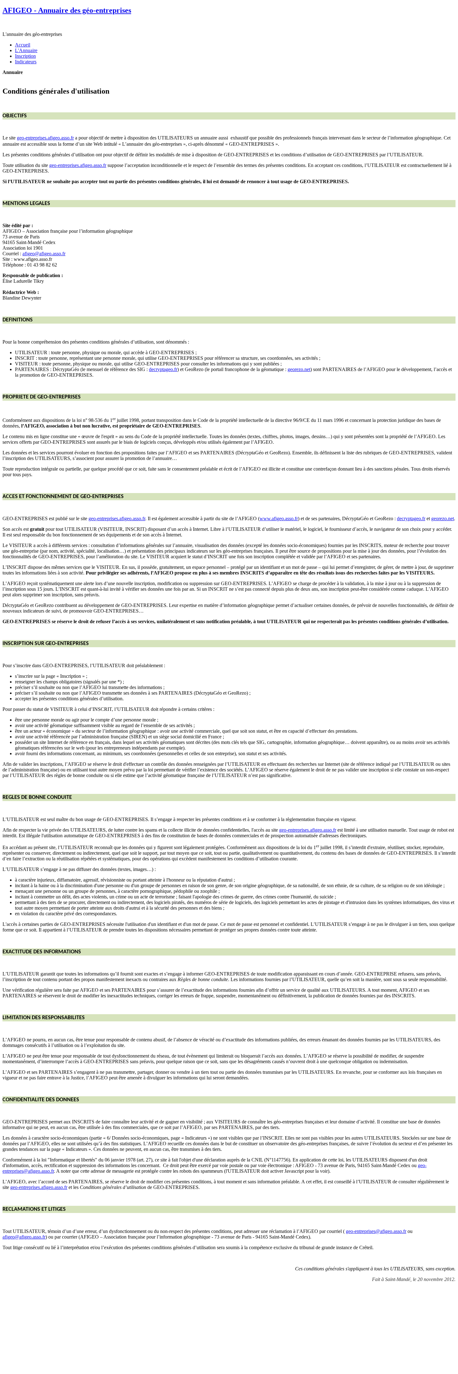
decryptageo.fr (163, 369)
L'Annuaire (26, 50)
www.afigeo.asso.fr (279, 518)
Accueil (22, 44)
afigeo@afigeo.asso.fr (43, 253)
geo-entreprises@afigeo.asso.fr (376, 1231)
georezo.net (299, 369)
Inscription (25, 56)
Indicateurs (25, 61)
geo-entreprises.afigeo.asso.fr (45, 137)
